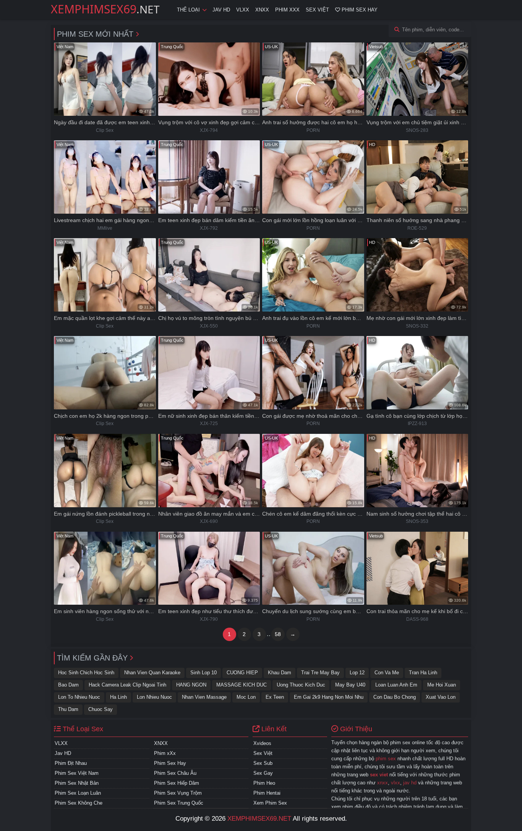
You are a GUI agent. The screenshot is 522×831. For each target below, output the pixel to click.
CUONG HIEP (242, 672)
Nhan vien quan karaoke (152, 672)
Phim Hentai (266, 793)
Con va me (386, 672)
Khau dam (279, 672)
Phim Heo (264, 783)
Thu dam (68, 709)
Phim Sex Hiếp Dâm (176, 783)
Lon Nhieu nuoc (154, 697)
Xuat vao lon (441, 697)
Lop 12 (357, 672)
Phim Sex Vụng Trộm (178, 793)
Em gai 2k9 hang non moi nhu (328, 697)
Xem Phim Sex (270, 803)
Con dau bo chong (394, 697)
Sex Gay (263, 773)
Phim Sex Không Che (78, 803)
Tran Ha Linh (423, 672)
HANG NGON (191, 685)
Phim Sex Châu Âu (175, 773)
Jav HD (221, 10)
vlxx (395, 783)
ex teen (275, 697)
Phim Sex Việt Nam (77, 773)
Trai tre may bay (320, 672)
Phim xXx (165, 753)
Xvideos (262, 743)
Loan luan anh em (396, 685)
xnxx (382, 783)
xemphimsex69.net (259, 818)
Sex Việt (317, 10)
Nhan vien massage (204, 697)
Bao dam (68, 685)
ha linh (118, 697)
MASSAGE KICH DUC (241, 685)
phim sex (386, 758)
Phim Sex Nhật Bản (77, 783)
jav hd (410, 783)
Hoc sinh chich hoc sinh (86, 672)
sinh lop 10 (203, 672)
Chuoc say (100, 709)
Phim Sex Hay (359, 10)
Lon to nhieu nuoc (79, 697)
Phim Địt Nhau (71, 763)
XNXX (262, 10)
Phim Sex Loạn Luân (78, 793)
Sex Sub (262, 763)
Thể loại (188, 10)
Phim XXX (287, 10)
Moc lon (246, 697)
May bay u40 (350, 685)
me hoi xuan (441, 685)
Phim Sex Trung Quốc (178, 803)
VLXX (242, 10)
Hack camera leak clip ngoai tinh (127, 685)
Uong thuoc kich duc (301, 685)
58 (278, 634)
